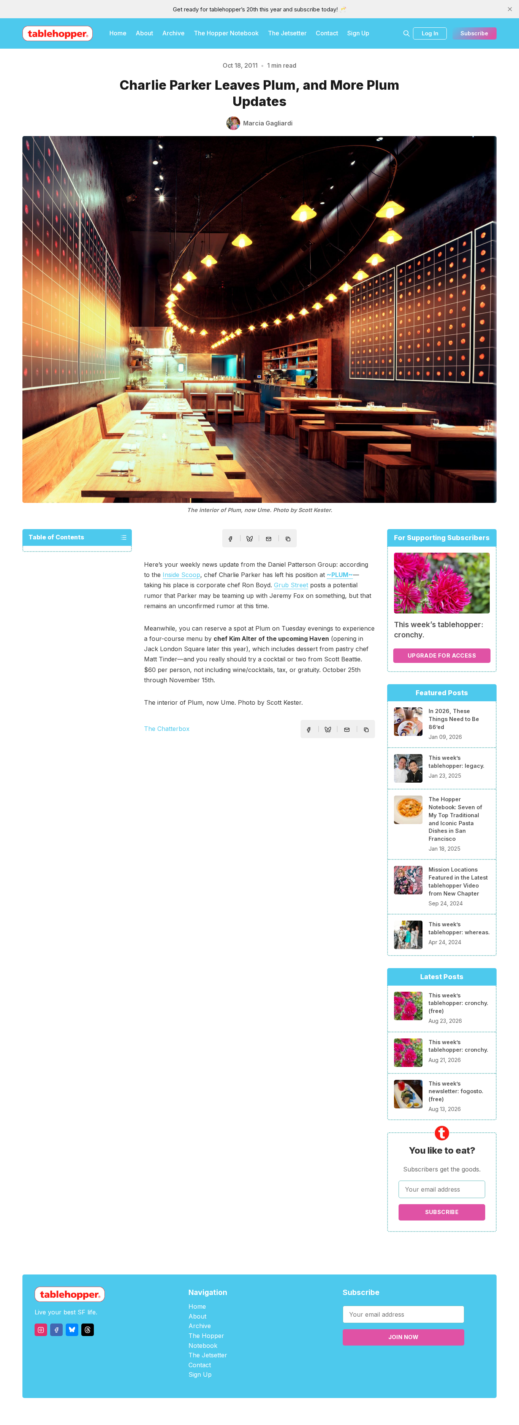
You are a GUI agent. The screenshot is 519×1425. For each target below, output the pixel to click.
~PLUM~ (340, 575)
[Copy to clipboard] (289, 540)
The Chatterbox (167, 728)
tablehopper (213, 1411)
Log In (430, 33)
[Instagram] (41, 1330)
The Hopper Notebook (226, 33)
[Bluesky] (72, 1330)
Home (118, 33)
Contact (327, 33)
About (144, 33)
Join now (403, 1337)
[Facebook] (56, 1330)
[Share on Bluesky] (250, 540)
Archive (173, 33)
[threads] (87, 1330)
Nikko (331, 1411)
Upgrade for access (442, 655)
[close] (510, 9)
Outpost (300, 1411)
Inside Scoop (181, 575)
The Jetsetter (287, 33)
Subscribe (474, 33)
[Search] (406, 33)
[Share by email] (268, 539)
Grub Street (291, 585)
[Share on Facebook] (230, 539)
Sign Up (358, 33)
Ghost (278, 1411)
